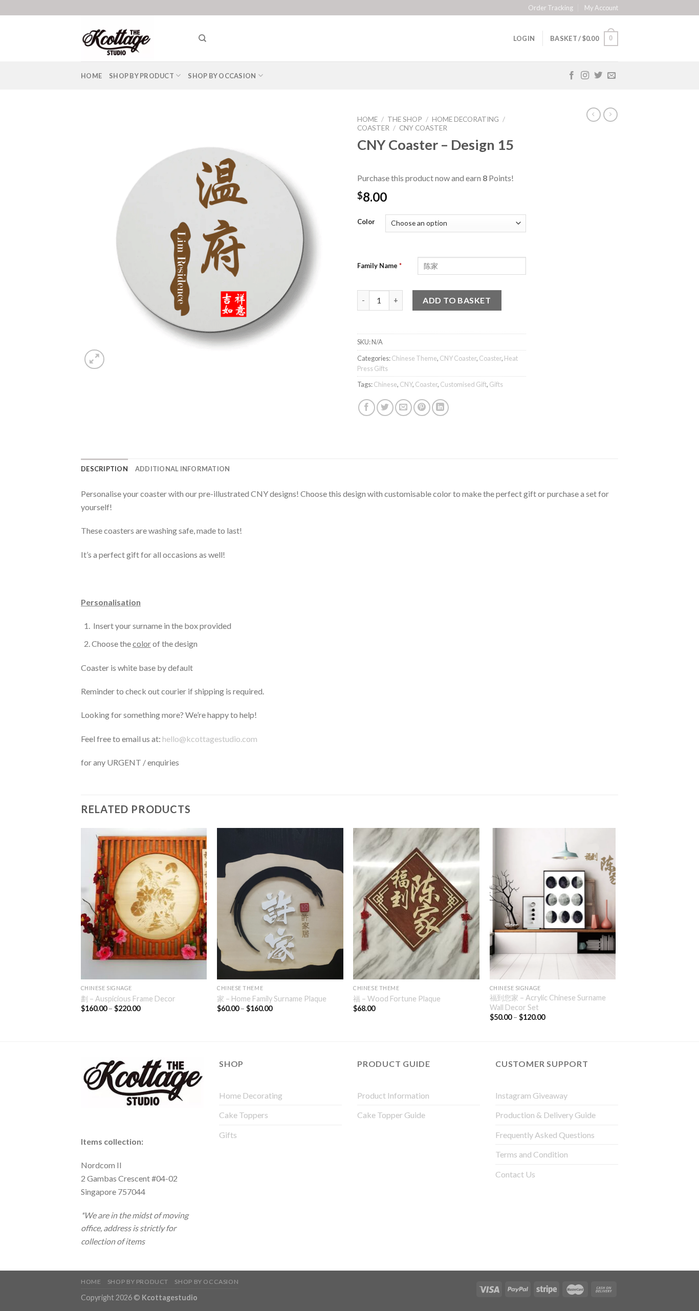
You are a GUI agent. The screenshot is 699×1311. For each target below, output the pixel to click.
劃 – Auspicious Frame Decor (128, 998)
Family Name (379, 265)
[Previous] (81, 933)
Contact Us (515, 1174)
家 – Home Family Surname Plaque (271, 998)
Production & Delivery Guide (545, 1115)
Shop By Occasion (222, 76)
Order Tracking (550, 8)
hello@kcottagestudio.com (209, 739)
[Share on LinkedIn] (440, 407)
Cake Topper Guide (391, 1115)
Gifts (496, 384)
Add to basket (457, 300)
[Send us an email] (611, 75)
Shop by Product (141, 76)
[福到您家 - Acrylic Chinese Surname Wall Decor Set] (553, 903)
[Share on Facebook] (366, 407)
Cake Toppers (243, 1115)
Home (91, 76)
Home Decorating (465, 119)
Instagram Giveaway (531, 1095)
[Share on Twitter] (385, 407)
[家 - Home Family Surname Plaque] (280, 903)
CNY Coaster (423, 128)
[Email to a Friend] (403, 407)
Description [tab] (104, 469)
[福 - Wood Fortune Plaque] (416, 903)
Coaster (373, 128)
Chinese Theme (414, 358)
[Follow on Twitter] (598, 75)
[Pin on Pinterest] (421, 407)
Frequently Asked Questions (545, 1135)
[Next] (615, 933)
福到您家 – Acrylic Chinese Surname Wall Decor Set (548, 1002)
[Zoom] (94, 359)
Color (366, 222)
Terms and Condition (531, 1154)
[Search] (202, 38)
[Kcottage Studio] (132, 38)
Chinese (385, 384)
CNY (406, 384)
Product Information (393, 1095)
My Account (601, 8)
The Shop (404, 119)
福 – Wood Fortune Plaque (397, 998)
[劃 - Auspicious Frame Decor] (144, 903)
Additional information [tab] (182, 469)
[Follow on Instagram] (585, 75)
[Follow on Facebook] (571, 75)
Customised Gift (463, 384)
